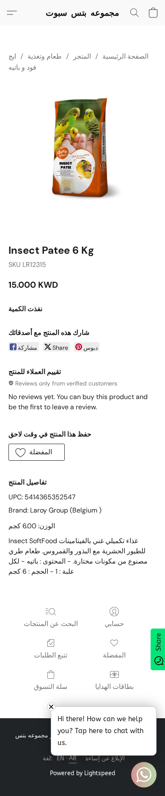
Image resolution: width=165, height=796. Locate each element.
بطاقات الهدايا (114, 686)
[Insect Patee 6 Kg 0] (82, 156)
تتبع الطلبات (50, 655)
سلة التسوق (50, 686)
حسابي (114, 623)
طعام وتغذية (45, 56)
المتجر (82, 56)
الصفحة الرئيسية (125, 56)
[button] (82, 12)
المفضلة (114, 655)
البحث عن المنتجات (51, 623)
